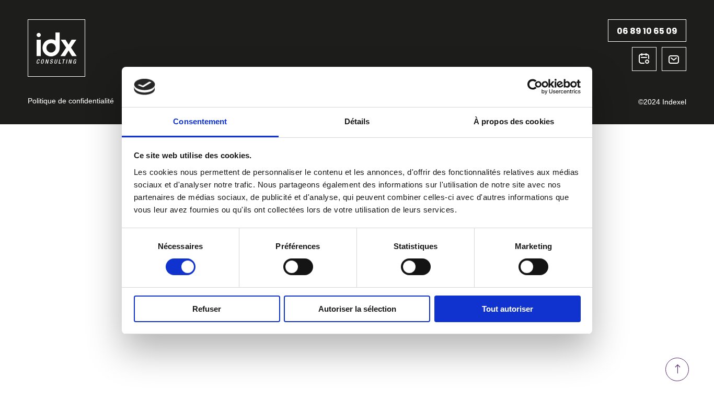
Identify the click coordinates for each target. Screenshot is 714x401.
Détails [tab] (357, 121)
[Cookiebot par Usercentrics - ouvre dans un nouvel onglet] (535, 87)
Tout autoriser (507, 308)
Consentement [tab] (200, 121)
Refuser (206, 308)
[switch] (298, 266)
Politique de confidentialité (71, 101)
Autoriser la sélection (357, 308)
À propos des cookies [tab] (514, 121)
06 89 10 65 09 (647, 31)
